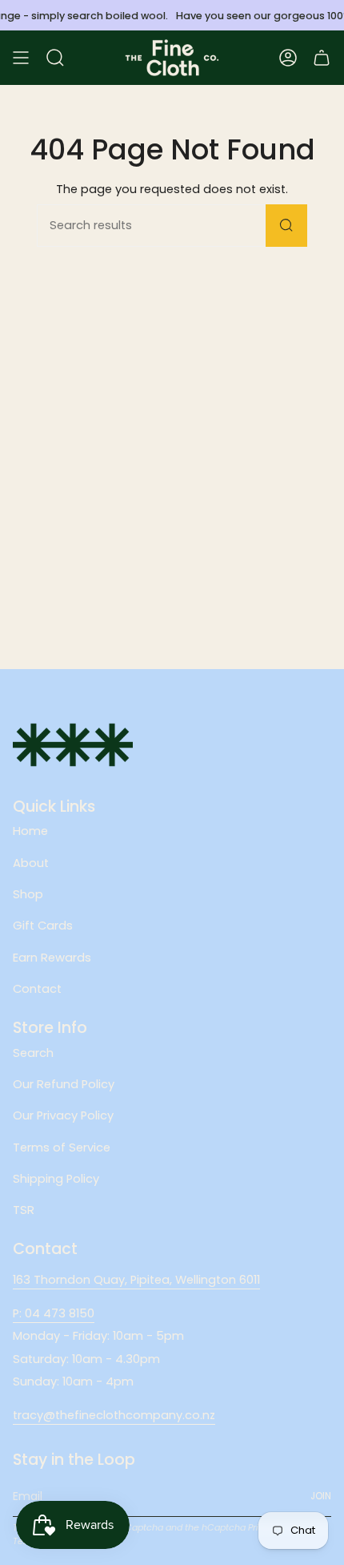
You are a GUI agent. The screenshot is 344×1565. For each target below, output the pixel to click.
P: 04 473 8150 (53, 1313)
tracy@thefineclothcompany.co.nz (114, 1415)
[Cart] (321, 58)
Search (33, 1053)
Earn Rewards (52, 958)
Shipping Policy (56, 1179)
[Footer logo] (73, 745)
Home (30, 831)
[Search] (286, 225)
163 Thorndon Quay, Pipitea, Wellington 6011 (136, 1280)
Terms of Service (61, 1147)
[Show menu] (21, 58)
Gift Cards (43, 926)
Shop (28, 894)
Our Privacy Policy (63, 1115)
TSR (23, 1210)
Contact (37, 989)
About (31, 863)
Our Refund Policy (63, 1084)
